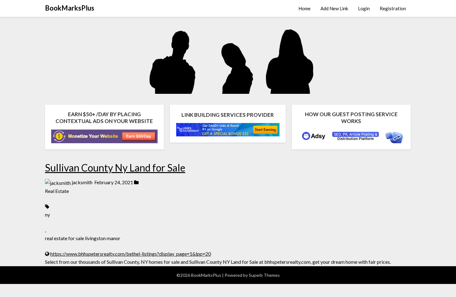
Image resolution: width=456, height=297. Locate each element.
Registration (393, 8)
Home (304, 8)
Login (364, 8)
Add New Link (334, 8)
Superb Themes (264, 275)
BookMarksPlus (69, 8)
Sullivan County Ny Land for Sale (115, 168)
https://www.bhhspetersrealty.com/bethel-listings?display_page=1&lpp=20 (130, 254)
